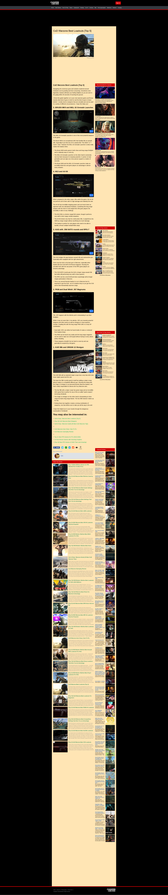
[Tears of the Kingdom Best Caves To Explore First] (110, 799)
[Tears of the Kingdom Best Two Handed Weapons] (110, 759)
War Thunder (105, 370)
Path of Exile (105, 352)
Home (52, 7)
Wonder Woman (98, 167)
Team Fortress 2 (105, 366)
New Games (58, 7)
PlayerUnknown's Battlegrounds (108, 357)
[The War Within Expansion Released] (110, 603)
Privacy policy (64, 889)
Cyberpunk (76, 7)
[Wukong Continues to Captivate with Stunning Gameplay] (110, 595)
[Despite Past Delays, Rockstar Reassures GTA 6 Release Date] (110, 564)
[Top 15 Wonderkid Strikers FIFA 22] (110, 713)
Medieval (109, 7)
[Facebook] (56, 447)
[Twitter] (70, 447)
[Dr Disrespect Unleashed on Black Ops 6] (110, 470)
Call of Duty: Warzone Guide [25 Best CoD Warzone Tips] (71, 424)
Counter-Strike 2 (106, 239)
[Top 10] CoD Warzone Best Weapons (65, 421)
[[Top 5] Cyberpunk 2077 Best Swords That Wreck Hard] (110, 838)
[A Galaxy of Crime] (110, 611)
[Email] (77, 447)
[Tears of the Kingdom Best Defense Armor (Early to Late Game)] (110, 744)
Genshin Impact (105, 248)
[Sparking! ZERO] (110, 486)
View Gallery (91, 131)
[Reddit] (73, 447)
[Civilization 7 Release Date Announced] (110, 556)
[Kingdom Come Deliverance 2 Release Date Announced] (110, 548)
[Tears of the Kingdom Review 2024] (110, 720)
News (71, 7)
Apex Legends (105, 230)
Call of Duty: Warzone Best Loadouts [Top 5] (67, 418)
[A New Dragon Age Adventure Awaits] (110, 587)
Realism (114, 7)
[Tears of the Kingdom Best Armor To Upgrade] (110, 791)
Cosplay (120, 7)
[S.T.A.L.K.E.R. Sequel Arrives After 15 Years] (110, 525)
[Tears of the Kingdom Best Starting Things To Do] (110, 728)
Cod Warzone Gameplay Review (63, 431)
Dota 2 (104, 261)
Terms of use (70, 889)
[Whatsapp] (66, 447)
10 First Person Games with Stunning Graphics (68, 439)
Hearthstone (105, 252)
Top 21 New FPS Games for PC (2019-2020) (67, 437)
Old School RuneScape (107, 339)
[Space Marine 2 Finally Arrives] (110, 509)
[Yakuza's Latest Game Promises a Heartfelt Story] (110, 502)
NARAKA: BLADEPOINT (107, 335)
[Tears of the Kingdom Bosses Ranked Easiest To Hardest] (110, 752)
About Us (58, 889)
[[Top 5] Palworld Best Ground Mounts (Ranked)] (110, 814)
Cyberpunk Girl (98, 150)
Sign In (118, 3)
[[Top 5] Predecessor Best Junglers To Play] (110, 822)
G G (62, 455)
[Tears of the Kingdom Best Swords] (110, 767)
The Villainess (98, 116)
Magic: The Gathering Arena (108, 270)
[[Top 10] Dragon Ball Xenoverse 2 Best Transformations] (110, 705)
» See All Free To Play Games (105, 275)
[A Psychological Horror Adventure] (110, 517)
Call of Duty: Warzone (106, 235)
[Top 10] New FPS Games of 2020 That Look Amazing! (70, 442)
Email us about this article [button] (57, 451)
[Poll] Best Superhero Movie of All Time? (103, 133)
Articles (91, 7)
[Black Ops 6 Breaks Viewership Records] (110, 462)
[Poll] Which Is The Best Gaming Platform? (103, 99)
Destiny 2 (104, 343)
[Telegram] (62, 447)
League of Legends (106, 257)
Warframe (104, 375)
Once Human (105, 348)
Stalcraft (104, 361)
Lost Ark (104, 266)
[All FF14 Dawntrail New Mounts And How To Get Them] (110, 666)
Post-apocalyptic (102, 7)
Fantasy (82, 7)
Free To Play (65, 7)
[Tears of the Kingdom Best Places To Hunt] (110, 775)
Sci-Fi (86, 7)
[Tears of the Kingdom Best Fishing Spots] (110, 783)
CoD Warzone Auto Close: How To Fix (65, 429)
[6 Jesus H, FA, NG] (110, 642)
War (95, 7)
